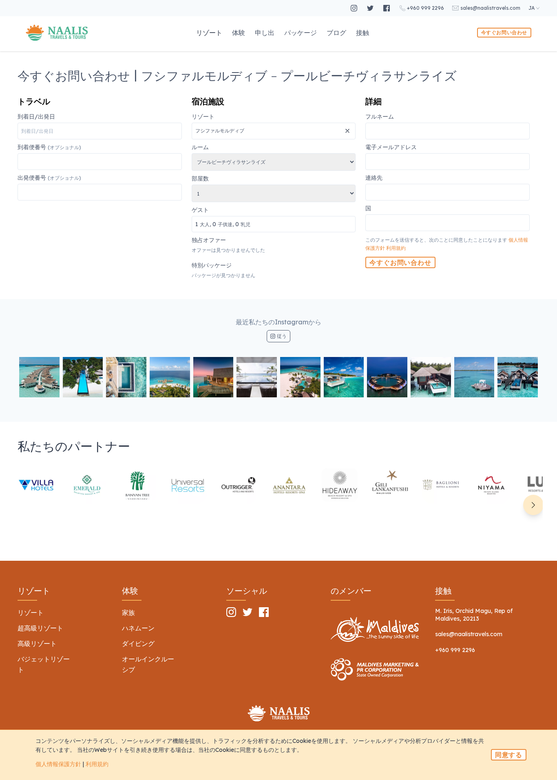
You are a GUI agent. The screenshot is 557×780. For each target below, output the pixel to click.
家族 (128, 612)
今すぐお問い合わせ (504, 32)
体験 (238, 33)
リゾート (209, 33)
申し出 (264, 33)
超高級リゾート (40, 628)
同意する (508, 755)
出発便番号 (49, 178)
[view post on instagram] (39, 377)
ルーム (200, 147)
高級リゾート (37, 643)
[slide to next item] (533, 505)
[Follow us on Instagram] (355, 8)
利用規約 (396, 248)
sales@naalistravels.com (468, 634)
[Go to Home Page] (57, 32)
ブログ (336, 33)
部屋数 (200, 179)
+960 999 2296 (455, 650)
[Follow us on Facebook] (387, 8)
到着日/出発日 (36, 117)
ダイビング (138, 643)
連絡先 (373, 178)
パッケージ (300, 33)
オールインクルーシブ (148, 664)
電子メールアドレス (391, 147)
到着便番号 (49, 147)
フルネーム (379, 117)
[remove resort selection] (348, 127)
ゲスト (221, 217)
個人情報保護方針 (58, 764)
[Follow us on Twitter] (371, 8)
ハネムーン (138, 628)
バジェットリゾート (44, 664)
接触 (362, 33)
